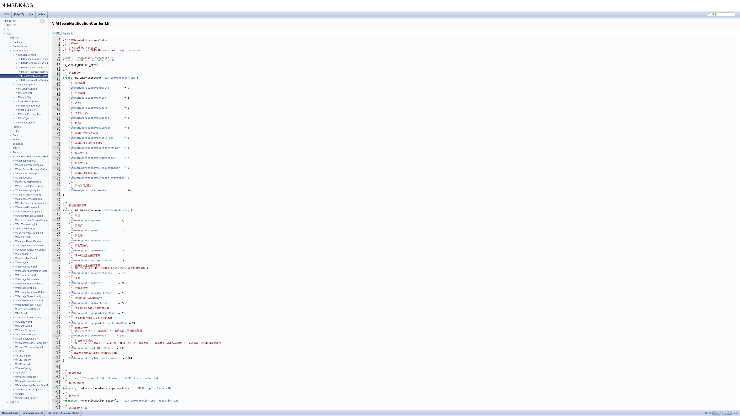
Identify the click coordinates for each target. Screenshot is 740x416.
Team (15, 152)
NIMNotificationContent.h (32, 67)
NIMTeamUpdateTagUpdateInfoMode (92, 313)
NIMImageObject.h (25, 97)
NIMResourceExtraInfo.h (25, 338)
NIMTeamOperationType (119, 77)
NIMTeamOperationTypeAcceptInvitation (96, 177)
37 (56, 127)
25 (56, 97)
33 (56, 117)
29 (56, 107)
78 (56, 230)
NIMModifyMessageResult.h (27, 305)
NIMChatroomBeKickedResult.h (29, 186)
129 (56, 358)
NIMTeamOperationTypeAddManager (92, 157)
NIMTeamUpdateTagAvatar (86, 283)
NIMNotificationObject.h (28, 105)
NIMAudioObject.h (25, 84)
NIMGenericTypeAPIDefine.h (28, 232)
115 (56, 323)
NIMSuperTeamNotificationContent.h (38, 71)
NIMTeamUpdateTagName (84, 220)
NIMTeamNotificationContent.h (35, 76)
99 (56, 283)
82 (56, 240)
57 (56, 177)
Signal (16, 139)
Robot (16, 135)
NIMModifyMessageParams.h (28, 300)
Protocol (17, 127)
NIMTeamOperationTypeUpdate (89, 117)
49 (56, 157)
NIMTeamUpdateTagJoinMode (87, 250)
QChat (16, 131)
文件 (40, 14)
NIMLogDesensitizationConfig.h (29, 249)
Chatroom (18, 42)
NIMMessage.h (21, 262)
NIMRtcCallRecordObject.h (30, 114)
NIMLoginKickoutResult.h (26, 258)
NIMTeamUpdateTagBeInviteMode (90, 293)
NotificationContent (26, 55)
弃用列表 (11, 25)
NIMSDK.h (18, 351)
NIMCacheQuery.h (22, 177)
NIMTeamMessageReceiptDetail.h (31, 385)
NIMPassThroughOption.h (26, 309)
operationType (168, 400)
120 (56, 335)
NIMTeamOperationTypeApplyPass (91, 137)
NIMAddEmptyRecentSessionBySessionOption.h (38, 156)
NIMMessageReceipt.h (25, 275)
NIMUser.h (18, 394)
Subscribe (18, 144)
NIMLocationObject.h (27, 101)
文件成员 (14, 402)
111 (56, 313)
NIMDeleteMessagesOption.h (28, 216)
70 (56, 210)
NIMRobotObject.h (25, 110)
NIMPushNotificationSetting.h (28, 317)
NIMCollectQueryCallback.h (27, 199)
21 (56, 87)
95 (56, 273)
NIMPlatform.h (20, 313)
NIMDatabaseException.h (26, 207)
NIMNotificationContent (141, 378)
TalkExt (16, 148)
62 (56, 190)
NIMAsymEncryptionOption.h (28, 165)
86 (56, 250)
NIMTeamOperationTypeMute (87, 190)
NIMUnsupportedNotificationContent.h (39, 80)
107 (56, 303)
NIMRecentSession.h (24, 330)
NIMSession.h (20, 372)
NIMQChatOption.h (23, 326)
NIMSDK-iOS (10, 21)
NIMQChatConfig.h (23, 321)
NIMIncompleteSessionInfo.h (28, 245)
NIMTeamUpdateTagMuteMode (87, 335)
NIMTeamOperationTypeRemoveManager (94, 167)
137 (56, 378)
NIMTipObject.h (24, 118)
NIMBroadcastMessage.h (26, 173)
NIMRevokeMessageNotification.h (30, 343)
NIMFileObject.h (24, 93)
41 (56, 137)
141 (56, 388)
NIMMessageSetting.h (24, 288)
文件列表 (14, 38)
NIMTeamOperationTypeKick (87, 97)
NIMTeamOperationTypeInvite (89, 87)
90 (56, 260)
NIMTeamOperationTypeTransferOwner (94, 147)
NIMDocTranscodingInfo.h (26, 224)
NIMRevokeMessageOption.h (28, 347)
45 (56, 147)
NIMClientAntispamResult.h (27, 194)
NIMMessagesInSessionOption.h (30, 292)
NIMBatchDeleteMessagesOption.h (31, 169)
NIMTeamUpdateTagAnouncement (90, 240)
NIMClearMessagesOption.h (27, 190)
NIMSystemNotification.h (25, 377)
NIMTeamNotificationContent (100, 378)
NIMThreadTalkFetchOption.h (28, 389)
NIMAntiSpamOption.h (24, 160)
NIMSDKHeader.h (22, 360)
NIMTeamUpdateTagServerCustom (90, 273)
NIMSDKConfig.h (22, 355)
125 (56, 348)
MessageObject (21, 50)
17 (56, 77)
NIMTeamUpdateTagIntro (85, 230)
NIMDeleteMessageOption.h (27, 211)
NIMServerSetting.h (23, 368)
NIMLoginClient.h (22, 254)
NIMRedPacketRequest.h (26, 334)
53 (56, 167)
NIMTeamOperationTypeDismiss (90, 127)
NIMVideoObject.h (25, 122)
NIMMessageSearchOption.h (28, 283)
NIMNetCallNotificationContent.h (36, 63)
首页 (6, 14)
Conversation (20, 46)
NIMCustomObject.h (26, 88)
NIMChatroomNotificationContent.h (37, 59)
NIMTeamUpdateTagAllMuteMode (90, 348)
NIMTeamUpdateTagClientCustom (90, 260)
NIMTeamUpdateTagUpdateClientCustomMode (98, 323)
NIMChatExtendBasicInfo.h (27, 182)
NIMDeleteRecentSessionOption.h (31, 220)
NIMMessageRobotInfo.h (26, 279)
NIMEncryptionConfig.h (25, 228)
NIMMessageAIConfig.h (25, 266)
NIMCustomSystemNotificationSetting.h (33, 203)
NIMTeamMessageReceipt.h (27, 381)
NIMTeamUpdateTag (116, 210)
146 (56, 400)
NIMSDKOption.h (22, 364)
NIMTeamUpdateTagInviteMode (89, 303)
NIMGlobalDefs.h (22, 237)
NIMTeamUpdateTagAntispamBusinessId (95, 358)
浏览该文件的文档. (63, 33)
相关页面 (19, 14)
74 (56, 220)
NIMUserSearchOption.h (25, 398)
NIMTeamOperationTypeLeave (88, 107)
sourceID (164, 388)
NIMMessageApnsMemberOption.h (31, 271)
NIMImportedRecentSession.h (28, 241)
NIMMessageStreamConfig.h (28, 296)
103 (56, 293)
